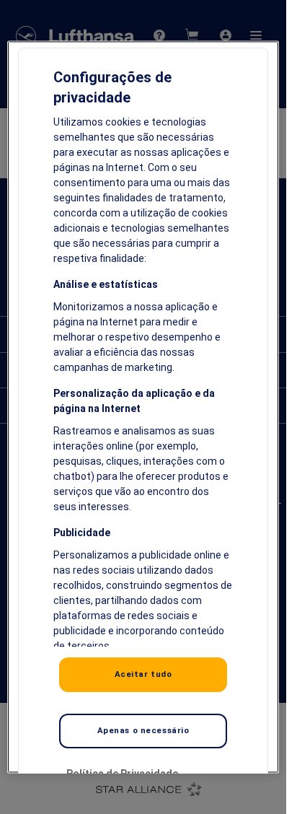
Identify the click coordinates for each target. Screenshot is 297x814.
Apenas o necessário (143, 730)
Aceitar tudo (143, 674)
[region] (143, 406)
